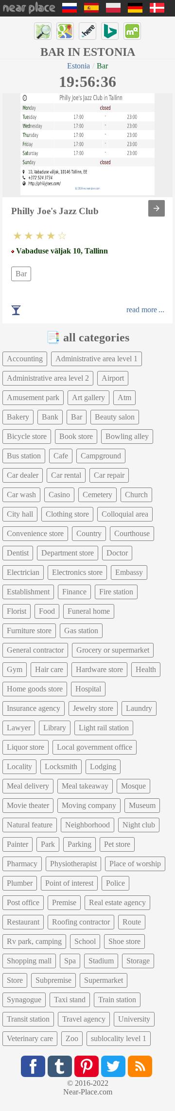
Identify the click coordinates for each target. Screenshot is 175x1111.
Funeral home (89, 611)
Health (146, 669)
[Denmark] (157, 10)
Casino (59, 494)
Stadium (101, 961)
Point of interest (69, 883)
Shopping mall (29, 961)
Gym (14, 669)
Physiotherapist (73, 863)
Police (115, 883)
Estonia (78, 66)
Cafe (60, 456)
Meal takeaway (85, 786)
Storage (138, 961)
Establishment (28, 592)
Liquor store (25, 747)
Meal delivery (28, 786)
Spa (70, 961)
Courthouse (132, 533)
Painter (17, 844)
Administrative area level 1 (96, 358)
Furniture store (29, 630)
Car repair (109, 475)
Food (47, 611)
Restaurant (23, 922)
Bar (21, 273)
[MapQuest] (132, 31)
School (85, 941)
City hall (20, 514)
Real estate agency (117, 902)
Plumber (20, 883)
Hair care (49, 669)
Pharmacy (22, 863)
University (134, 1019)
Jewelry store (93, 708)
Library (54, 728)
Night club (138, 825)
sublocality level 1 (118, 1038)
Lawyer (19, 728)
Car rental (66, 475)
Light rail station (104, 728)
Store (15, 980)
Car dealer (22, 475)
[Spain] (91, 10)
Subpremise (53, 980)
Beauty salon (115, 417)
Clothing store (67, 514)
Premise (64, 902)
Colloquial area (125, 514)
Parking (79, 844)
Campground (101, 456)
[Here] (87, 31)
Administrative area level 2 (48, 378)
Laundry (139, 708)
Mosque (133, 786)
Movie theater (28, 805)
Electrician (23, 572)
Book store (76, 436)
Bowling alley (127, 436)
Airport (113, 378)
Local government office (94, 747)
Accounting (25, 358)
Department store (67, 553)
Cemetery (97, 494)
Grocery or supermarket (112, 650)
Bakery (18, 417)
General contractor (35, 650)
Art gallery (88, 397)
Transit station (28, 1019)
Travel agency (83, 1019)
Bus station (24, 456)
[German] (135, 10)
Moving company (89, 805)
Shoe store (124, 941)
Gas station (81, 630)
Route (131, 922)
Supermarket (103, 980)
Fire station (116, 592)
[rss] (140, 1066)
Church (136, 494)
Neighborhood (87, 825)
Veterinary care (30, 1038)
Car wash (21, 494)
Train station (117, 999)
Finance (74, 592)
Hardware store (99, 669)
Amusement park (33, 397)
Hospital (88, 689)
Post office (23, 902)
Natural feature (29, 825)
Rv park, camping (34, 941)
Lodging (103, 766)
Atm (124, 397)
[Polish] (113, 10)
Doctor (117, 553)
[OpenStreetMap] (43, 31)
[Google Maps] (65, 31)
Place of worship (135, 863)
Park (48, 844)
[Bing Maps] (110, 31)
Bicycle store (27, 436)
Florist (16, 611)
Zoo (72, 1038)
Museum (142, 805)
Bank (50, 417)
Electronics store (77, 572)
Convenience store (35, 533)
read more (141, 309)
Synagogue (24, 999)
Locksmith (61, 766)
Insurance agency (33, 708)
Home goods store (35, 689)
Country (89, 533)
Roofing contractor (81, 922)
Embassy (129, 572)
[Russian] (69, 10)
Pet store (117, 844)
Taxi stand (70, 999)
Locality (19, 766)
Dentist (18, 553)
